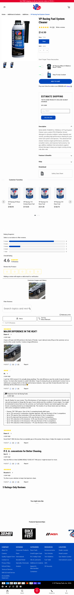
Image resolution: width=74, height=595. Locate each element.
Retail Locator (63, 553)
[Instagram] (13, 586)
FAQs (40, 162)
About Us (5, 550)
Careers (4, 553)
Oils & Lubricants (35, 560)
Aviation (18, 566)
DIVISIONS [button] (19, 547)
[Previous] (3, 202)
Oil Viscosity (48, 566)
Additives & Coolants (14, 14)
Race (17, 553)
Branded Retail (20, 560)
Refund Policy (6, 566)
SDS (46, 563)
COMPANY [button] (5, 547)
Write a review (60, 27)
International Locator (65, 560)
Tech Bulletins (49, 557)
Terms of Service (7, 569)
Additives (25, 14)
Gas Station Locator (65, 557)
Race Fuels (33, 550)
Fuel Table (48, 560)
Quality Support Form (8, 557)
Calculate (48, 117)
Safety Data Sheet (57, 173)
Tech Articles (49, 553)
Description (42, 126)
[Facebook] (2, 586)
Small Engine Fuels (36, 553)
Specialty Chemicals (22, 563)
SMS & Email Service (8, 572)
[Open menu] (5, 7)
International (20, 557)
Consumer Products (22, 550)
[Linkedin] (17, 586)
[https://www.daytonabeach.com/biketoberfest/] (14, 533)
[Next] (70, 202)
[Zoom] (5, 57)
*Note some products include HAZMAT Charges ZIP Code (54, 102)
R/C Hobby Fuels (35, 557)
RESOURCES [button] (49, 547)
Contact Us (5, 560)
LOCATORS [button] (62, 547)
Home (3, 14)
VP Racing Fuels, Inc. (60, 583)
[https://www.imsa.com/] (37, 534)
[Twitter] (6, 586)
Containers (33, 571)
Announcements (50, 550)
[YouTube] (20, 586)
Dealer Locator (63, 550)
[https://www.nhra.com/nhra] (60, 534)
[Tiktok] (10, 586)
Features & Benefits (45, 155)
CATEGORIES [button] (34, 547)
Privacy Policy (6, 563)
